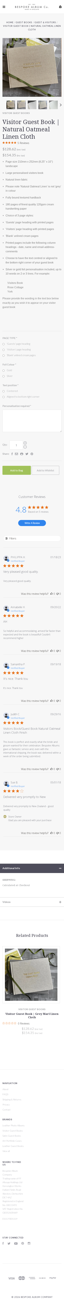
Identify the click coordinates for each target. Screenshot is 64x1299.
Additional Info (11, 868)
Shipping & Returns (11, 1099)
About (5, 1089)
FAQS (5, 1094)
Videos (6, 901)
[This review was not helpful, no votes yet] (57, 594)
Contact (6, 1109)
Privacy (6, 1104)
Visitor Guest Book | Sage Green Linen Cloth (32, 1015)
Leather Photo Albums (13, 1125)
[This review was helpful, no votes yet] (51, 594)
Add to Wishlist (45, 470)
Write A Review (32, 523)
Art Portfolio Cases (12, 1140)
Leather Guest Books (13, 1146)
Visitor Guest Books (16, 113)
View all (6, 1151)
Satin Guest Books (11, 1135)
